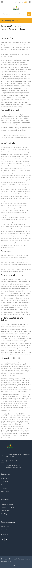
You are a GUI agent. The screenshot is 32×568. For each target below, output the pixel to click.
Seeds (3, 485)
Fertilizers (4, 488)
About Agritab (5, 514)
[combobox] (7, 14)
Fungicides (4, 482)
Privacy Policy (5, 510)
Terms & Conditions (7, 504)
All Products (5, 478)
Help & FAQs (5, 526)
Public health (5, 491)
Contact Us (4, 530)
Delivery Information (7, 507)
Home (3, 29)
